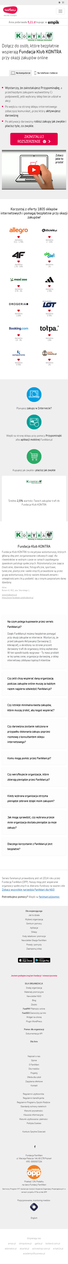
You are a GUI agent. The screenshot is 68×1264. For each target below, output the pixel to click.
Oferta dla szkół (34, 1077)
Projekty (34, 1073)
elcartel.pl (24, 1248)
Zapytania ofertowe (34, 1081)
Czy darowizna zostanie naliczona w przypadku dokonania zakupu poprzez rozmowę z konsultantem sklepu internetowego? (28, 734)
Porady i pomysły (34, 944)
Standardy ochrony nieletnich (33, 1106)
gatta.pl (38, 1243)
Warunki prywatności (33, 1110)
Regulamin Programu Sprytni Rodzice (33, 1102)
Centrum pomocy (34, 923)
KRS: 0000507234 (34, 1161)
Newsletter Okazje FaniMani (34, 940)
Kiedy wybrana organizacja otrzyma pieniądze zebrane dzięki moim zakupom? (30, 798)
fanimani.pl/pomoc (49, 896)
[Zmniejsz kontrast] (60, 2)
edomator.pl (11, 1248)
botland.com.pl (53, 1243)
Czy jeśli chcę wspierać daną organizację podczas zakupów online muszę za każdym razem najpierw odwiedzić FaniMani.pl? (31, 683)
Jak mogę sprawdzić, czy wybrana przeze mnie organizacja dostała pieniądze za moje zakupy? (32, 822)
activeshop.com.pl (41, 1248)
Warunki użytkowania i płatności (33, 1119)
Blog (34, 1000)
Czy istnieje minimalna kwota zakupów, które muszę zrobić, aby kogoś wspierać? (30, 707)
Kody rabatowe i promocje (34, 936)
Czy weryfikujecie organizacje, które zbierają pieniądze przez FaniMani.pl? (28, 777)
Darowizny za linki (34, 1013)
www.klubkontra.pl (9, 595)
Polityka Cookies (34, 1123)
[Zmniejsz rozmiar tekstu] (63, 2)
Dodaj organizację (34, 987)
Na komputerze (23, 73)
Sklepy (34, 931)
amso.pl (12, 1243)
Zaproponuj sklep (34, 948)
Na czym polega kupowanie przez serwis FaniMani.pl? (30, 624)
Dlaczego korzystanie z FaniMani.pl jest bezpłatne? (29, 846)
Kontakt (34, 1085)
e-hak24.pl (58, 1248)
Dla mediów (34, 1068)
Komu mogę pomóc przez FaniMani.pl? (29, 758)
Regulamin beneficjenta (33, 1098)
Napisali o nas (34, 1056)
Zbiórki (34, 1004)
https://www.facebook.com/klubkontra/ (17, 597)
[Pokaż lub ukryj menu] (60, 11)
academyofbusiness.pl (34, 1253)
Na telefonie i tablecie (47, 73)
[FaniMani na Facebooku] (34, 1146)
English (34, 1217)
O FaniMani (34, 1064)
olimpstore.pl (25, 1243)
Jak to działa (34, 915)
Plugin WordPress (34, 1021)
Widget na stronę (34, 1017)
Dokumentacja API (34, 1033)
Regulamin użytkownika (33, 1093)
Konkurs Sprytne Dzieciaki (34, 1131)
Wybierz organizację (34, 919)
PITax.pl (37, 1192)
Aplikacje (34, 927)
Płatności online (34, 1008)
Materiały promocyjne (34, 991)
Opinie (34, 1060)
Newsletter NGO (34, 996)
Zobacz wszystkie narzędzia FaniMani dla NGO (28, 889)
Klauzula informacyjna (33, 1114)
